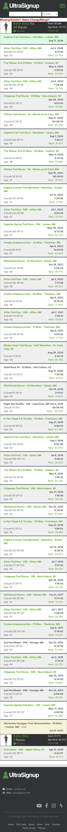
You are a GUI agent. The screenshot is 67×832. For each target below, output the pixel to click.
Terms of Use (28, 828)
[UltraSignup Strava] (61, 805)
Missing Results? (10, 19)
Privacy (42, 828)
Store (39, 824)
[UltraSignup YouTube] (39, 805)
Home (11, 824)
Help (47, 824)
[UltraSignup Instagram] (53, 805)
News (31, 824)
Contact (56, 824)
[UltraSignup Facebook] (46, 805)
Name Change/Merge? (36, 19)
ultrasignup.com (21, 792)
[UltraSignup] (21, 5)
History (52, 30)
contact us (19, 788)
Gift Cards (21, 824)
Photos (20, 30)
